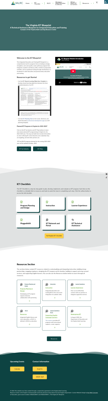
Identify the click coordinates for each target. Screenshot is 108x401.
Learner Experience (80, 284)
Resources (86, 3)
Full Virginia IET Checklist (54, 236)
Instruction (53, 284)
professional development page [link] (36, 120)
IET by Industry (24, 149)
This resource (49, 320)
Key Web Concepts (92, 392)
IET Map (40, 149)
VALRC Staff (40, 377)
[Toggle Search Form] (97, 2)
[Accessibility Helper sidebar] (106, 2)
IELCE (49, 3)
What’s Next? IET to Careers (74, 3)
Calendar (17, 369)
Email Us (39, 369)
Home (27, 3)
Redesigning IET (76, 314)
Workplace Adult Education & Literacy (60, 3)
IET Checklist (37, 3)
